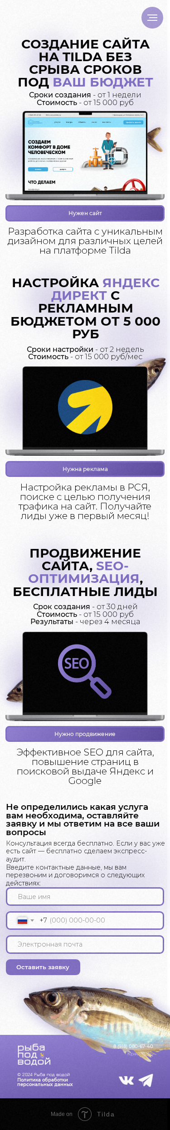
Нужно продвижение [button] (85, 734)
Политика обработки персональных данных (45, 1082)
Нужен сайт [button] (85, 213)
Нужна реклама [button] (85, 469)
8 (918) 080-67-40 (133, 1046)
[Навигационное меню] (152, 17)
